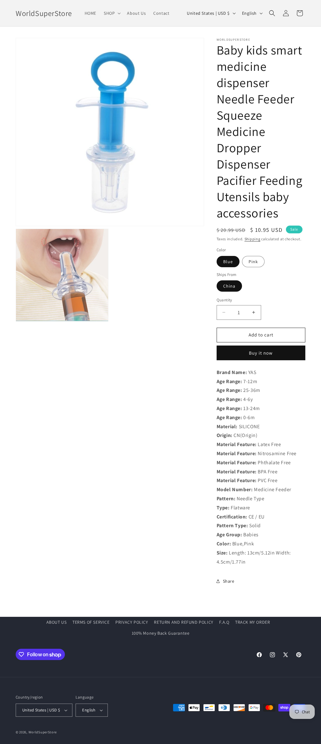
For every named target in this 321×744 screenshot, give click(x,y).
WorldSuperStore (43, 732)
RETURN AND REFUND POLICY (183, 622)
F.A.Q (224, 622)
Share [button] (228, 581)
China (229, 286)
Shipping (252, 239)
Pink (253, 261)
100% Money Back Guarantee (161, 633)
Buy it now (261, 353)
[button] (111, 13)
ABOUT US (56, 622)
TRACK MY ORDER (252, 622)
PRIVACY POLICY (131, 622)
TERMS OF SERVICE (91, 622)
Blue (228, 261)
